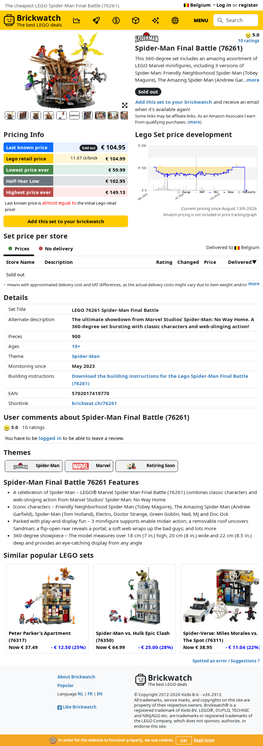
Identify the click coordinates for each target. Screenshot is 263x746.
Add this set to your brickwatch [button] (173, 102)
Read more (204, 740)
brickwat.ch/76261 (94, 403)
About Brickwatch (76, 677)
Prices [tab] (22, 248)
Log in (223, 5)
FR (90, 694)
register (248, 5)
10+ (76, 346)
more (253, 80)
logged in (50, 438)
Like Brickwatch (80, 707)
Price (210, 262)
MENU (201, 20)
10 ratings (248, 41)
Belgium (200, 5)
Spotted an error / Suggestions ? (225, 661)
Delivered (240, 262)
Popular (65, 685)
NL (80, 694)
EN (100, 694)
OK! (183, 740)
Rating (164, 262)
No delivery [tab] (59, 248)
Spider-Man (86, 356)
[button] (124, 105)
